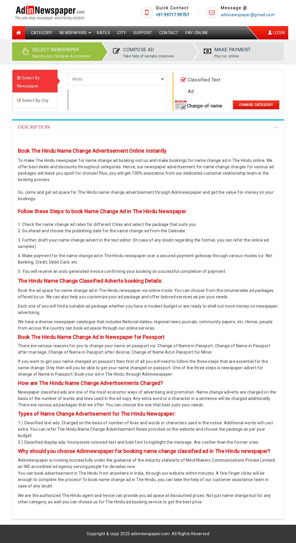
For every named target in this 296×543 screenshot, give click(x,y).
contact (169, 32)
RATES (103, 32)
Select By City (35, 100)
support (142, 32)
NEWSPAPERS (73, 32)
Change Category (256, 105)
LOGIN (278, 32)
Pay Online (196, 32)
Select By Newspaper (28, 82)
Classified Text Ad (204, 85)
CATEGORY (42, 32)
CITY (121, 32)
